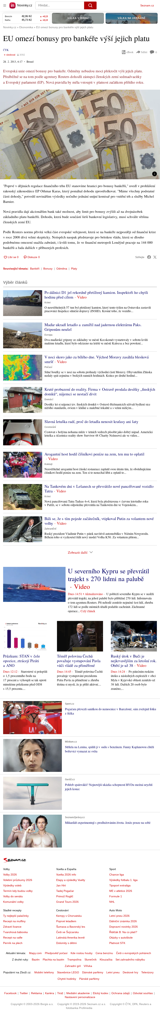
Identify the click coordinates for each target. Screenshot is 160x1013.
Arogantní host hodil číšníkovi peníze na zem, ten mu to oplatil (94, 454)
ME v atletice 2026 (120, 890)
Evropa (48, 335)
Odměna (61, 268)
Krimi (47, 302)
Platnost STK (117, 943)
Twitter (24, 993)
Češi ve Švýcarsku (67, 932)
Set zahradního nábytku (130, 959)
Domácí (48, 399)
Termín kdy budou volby (18, 890)
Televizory (147, 972)
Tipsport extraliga (120, 885)
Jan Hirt (61, 885)
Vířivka (88, 965)
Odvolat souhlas (143, 993)
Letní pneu (113, 972)
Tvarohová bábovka (15, 932)
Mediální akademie (78, 993)
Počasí (48, 367)
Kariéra (49, 993)
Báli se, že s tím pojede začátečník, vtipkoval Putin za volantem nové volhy (99, 521)
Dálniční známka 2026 (123, 921)
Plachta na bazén (53, 959)
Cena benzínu (104, 953)
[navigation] (5, 5)
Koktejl (48, 464)
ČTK (6, 50)
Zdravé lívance (12, 926)
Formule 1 (115, 896)
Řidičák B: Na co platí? (123, 932)
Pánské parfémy (89, 978)
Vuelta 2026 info (66, 874)
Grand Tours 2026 (67, 901)
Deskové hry (130, 972)
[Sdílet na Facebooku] (149, 257)
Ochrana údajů (120, 993)
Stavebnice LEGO (68, 972)
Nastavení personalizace (80, 997)
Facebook (10, 993)
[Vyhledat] (90, 5)
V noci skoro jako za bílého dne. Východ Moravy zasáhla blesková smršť (96, 359)
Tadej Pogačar (65, 890)
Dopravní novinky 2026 (123, 926)
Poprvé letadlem (66, 921)
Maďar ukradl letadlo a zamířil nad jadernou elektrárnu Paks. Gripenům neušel (92, 327)
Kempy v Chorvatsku (69, 915)
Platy (74, 268)
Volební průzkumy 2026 (17, 880)
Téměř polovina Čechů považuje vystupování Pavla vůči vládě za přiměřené (78, 660)
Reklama (36, 993)
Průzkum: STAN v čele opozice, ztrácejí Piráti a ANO (21, 660)
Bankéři (34, 268)
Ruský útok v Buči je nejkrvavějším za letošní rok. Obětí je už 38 (133, 660)
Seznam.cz (147, 5)
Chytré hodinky (67, 978)
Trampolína (74, 959)
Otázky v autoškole (121, 937)
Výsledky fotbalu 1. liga (123, 880)
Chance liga (116, 874)
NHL (112, 901)
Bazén (36, 959)
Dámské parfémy (92, 972)
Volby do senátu (13, 896)
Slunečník (90, 959)
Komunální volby (13, 901)
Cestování (50, 427)
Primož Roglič (64, 896)
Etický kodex (100, 993)
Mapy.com (35, 953)
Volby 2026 (10, 874)
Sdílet (144, 52)
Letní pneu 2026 (119, 915)
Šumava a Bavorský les (70, 926)
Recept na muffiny (14, 921)
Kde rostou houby (81, 953)
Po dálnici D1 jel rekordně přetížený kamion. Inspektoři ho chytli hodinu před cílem (96, 295)
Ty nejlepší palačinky (16, 915)
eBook (129, 52)
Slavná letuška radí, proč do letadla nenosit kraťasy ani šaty (91, 421)
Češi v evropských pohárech (133, 953)
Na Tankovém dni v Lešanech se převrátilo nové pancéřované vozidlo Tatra (99, 489)
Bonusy (47, 268)
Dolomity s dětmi (66, 943)
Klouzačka (106, 959)
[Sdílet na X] (155, 257)
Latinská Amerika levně (70, 937)
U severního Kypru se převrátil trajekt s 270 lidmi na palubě (108, 574)
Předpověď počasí (56, 953)
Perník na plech (12, 943)
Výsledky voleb (12, 885)
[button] (80, 134)
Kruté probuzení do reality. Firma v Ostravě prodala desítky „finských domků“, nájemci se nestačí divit (99, 392)
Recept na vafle (12, 937)
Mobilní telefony (44, 972)
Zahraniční (50, 528)
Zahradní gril (73, 965)
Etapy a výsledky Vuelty (70, 880)
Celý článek (88, 611)
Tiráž (60, 993)
